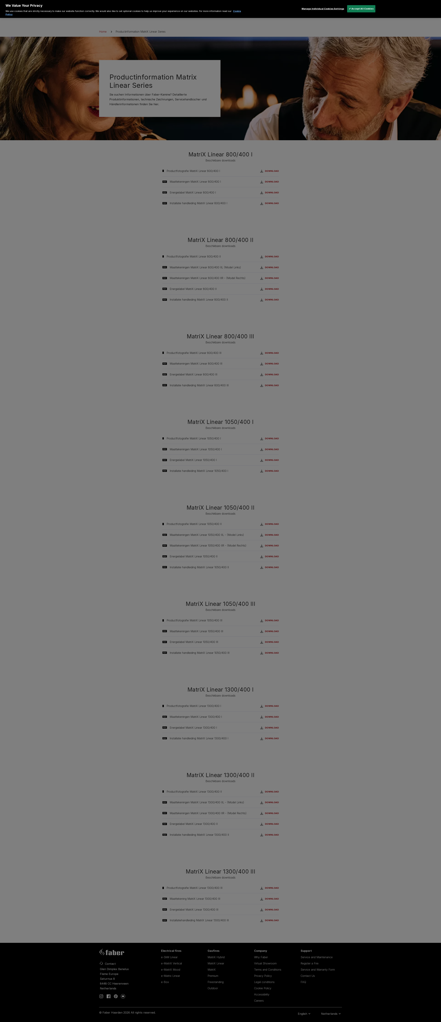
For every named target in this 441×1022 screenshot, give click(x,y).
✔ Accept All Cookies (361, 8)
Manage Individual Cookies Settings (323, 8)
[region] (220, 9)
